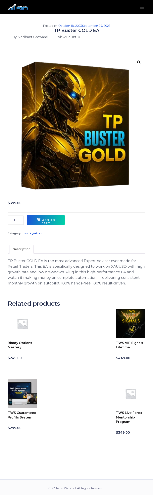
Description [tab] (21, 249)
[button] (138, 62)
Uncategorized (32, 233)
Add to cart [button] (21, 366)
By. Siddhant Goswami (30, 37)
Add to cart (48, 221)
